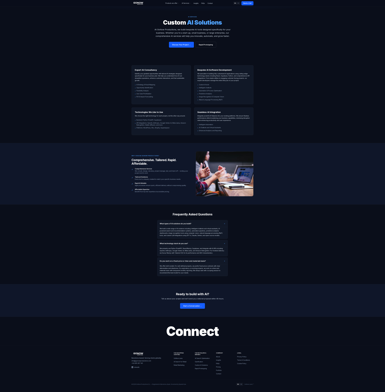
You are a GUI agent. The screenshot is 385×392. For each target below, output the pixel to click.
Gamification (199, 362)
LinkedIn (136, 367)
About (218, 357)
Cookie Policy (241, 363)
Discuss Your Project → (181, 45)
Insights (196, 3)
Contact (210, 3)
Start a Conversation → (192, 306)
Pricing (218, 367)
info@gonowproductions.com (141, 361)
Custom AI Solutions (201, 365)
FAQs (203, 3)
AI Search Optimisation (202, 358)
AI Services (185, 3)
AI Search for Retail (180, 362)
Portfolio (219, 370)
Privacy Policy (241, 357)
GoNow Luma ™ (249, 384)
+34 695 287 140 (137, 363)
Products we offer (171, 3)
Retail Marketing (179, 365)
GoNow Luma (178, 358)
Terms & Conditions (243, 360)
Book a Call (247, 3)
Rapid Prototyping (206, 45)
